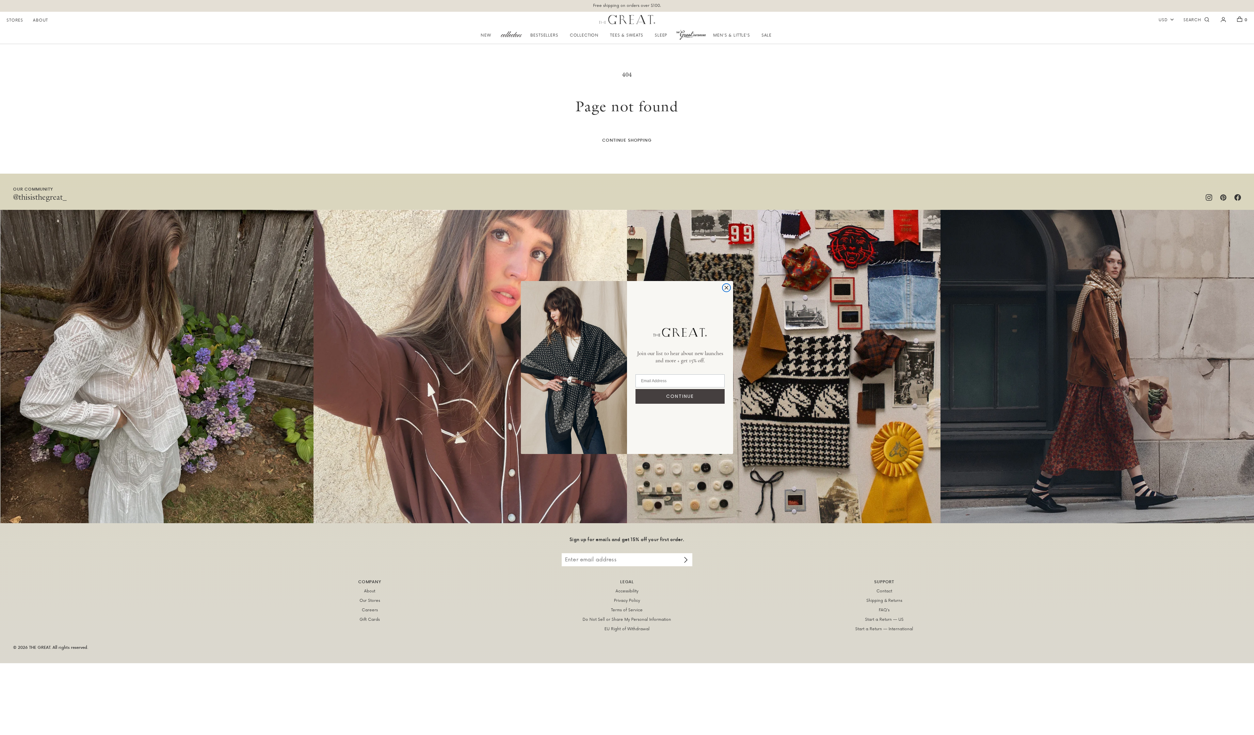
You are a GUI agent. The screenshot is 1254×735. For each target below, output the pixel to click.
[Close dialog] (726, 288)
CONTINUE (680, 396)
